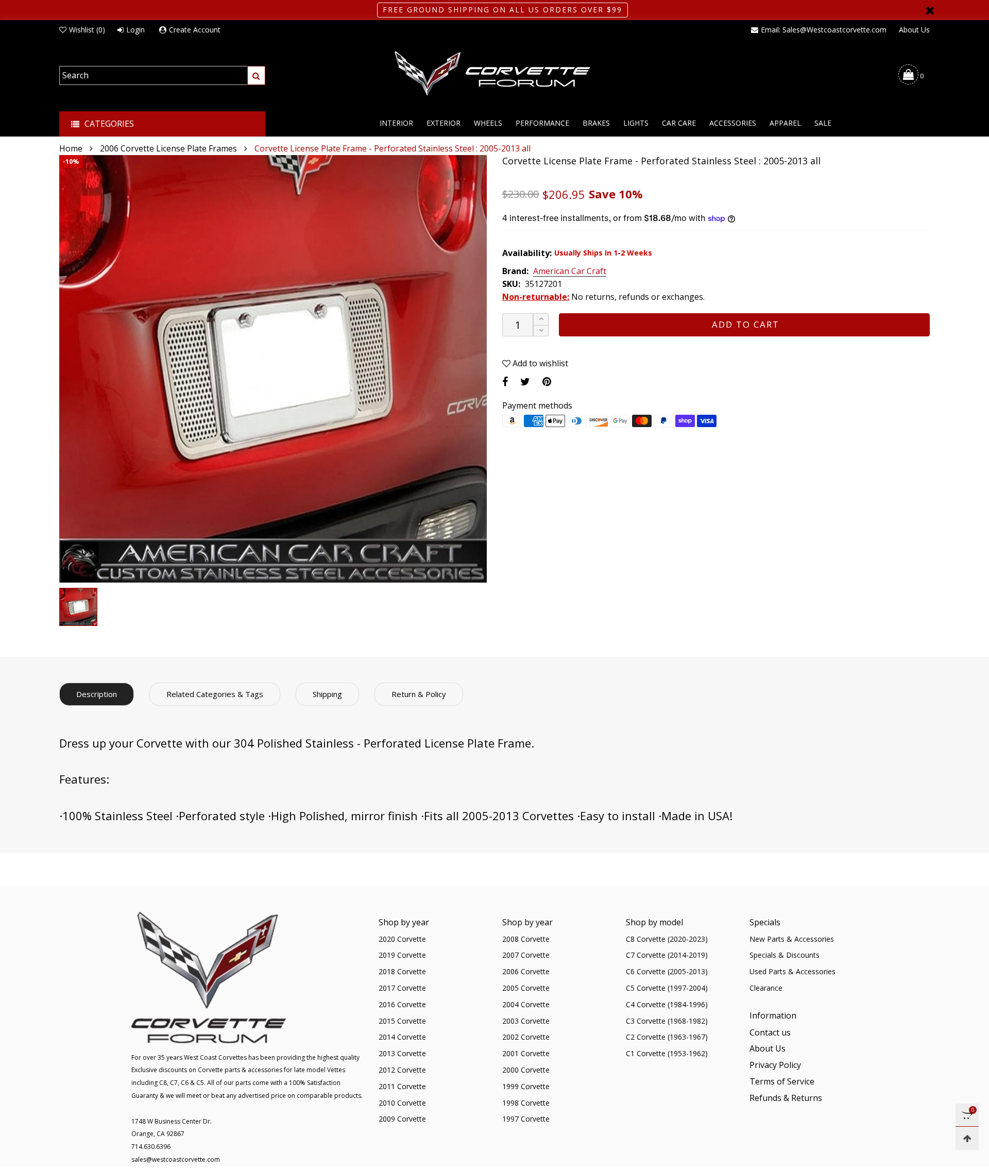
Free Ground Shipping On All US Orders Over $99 (502, 9)
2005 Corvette (526, 988)
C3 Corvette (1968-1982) (667, 1021)
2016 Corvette (402, 1004)
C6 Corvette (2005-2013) (667, 971)
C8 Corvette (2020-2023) (667, 939)
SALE (822, 123)
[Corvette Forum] (494, 74)
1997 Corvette (526, 1119)
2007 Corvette (526, 955)
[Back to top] (967, 1138)
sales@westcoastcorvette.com (175, 1159)
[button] (541, 331)
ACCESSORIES (732, 123)
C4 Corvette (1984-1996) (667, 1004)
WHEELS (488, 123)
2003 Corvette (526, 1021)
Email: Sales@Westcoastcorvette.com (823, 30)
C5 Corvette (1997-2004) (667, 988)
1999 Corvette (526, 1086)
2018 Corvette (402, 971)
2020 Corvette (402, 939)
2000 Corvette (526, 1070)
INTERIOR (396, 123)
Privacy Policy (775, 1065)
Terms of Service (781, 1081)
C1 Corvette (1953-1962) (667, 1053)
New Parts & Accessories (791, 939)
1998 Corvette (526, 1103)
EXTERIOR (444, 123)
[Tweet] (525, 381)
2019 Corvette (402, 955)
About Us (914, 30)
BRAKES (596, 123)
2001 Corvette (526, 1053)
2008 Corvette (526, 939)
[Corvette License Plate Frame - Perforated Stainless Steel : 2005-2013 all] (273, 369)
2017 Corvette (402, 988)
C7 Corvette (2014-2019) (667, 955)
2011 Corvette (402, 1086)
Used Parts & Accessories (792, 971)
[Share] (505, 381)
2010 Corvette (402, 1103)
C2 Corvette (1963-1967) (667, 1037)
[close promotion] (929, 10)
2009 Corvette (402, 1119)
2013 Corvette (402, 1053)
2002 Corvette (526, 1037)
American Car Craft (569, 271)
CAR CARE (679, 123)
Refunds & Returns (785, 1098)
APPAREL (785, 123)
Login (135, 30)
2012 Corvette (402, 1070)
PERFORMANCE (542, 123)
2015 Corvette (402, 1021)
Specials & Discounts (784, 955)
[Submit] (256, 75)
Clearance (765, 988)
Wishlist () (87, 30)
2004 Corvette (526, 1004)
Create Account (194, 30)
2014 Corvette (402, 1037)
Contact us (770, 1032)
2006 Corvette (526, 971)
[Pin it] (546, 381)
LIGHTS (636, 123)
